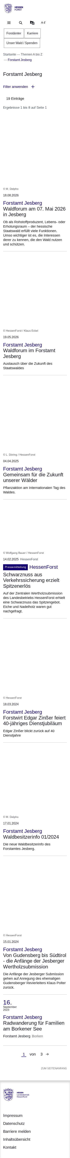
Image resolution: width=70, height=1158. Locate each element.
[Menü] (9, 22)
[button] (35, 86)
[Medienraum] (32, 22)
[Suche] (20, 22)
